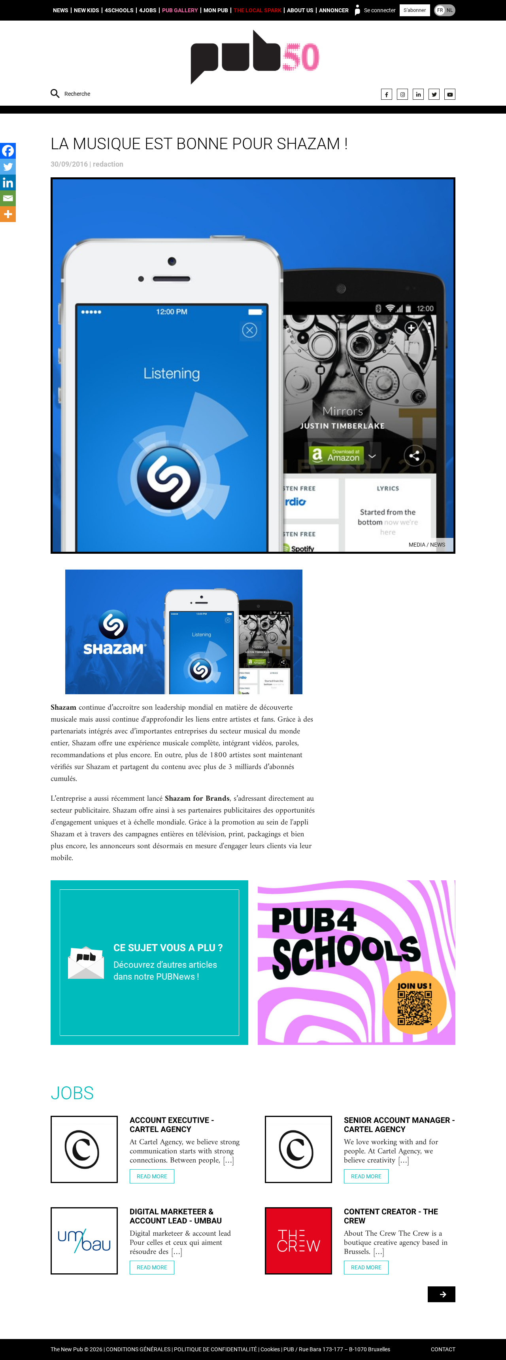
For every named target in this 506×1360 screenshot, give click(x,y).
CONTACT (443, 1349)
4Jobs (148, 10)
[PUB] (255, 64)
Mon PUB (216, 10)
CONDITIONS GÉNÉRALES (138, 1349)
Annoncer (334, 10)
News (60, 10)
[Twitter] (434, 94)
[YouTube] (449, 94)
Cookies (270, 1349)
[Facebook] (386, 94)
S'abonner (415, 10)
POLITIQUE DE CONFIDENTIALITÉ (215, 1349)
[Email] (8, 198)
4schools (119, 10)
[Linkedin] (8, 182)
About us (300, 10)
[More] (8, 214)
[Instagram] (402, 94)
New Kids (86, 10)
